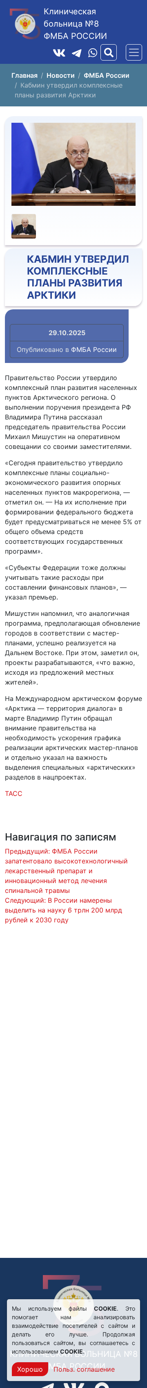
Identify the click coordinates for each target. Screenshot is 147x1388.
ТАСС (13, 793)
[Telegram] (77, 52)
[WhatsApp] (92, 52)
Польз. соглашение (84, 1369)
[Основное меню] (134, 52)
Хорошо (30, 1369)
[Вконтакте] (59, 52)
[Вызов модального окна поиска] (108, 52)
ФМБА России (94, 349)
